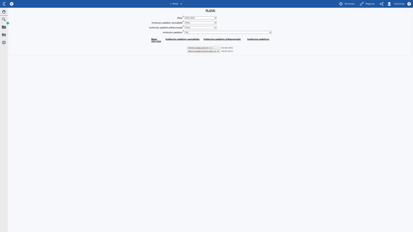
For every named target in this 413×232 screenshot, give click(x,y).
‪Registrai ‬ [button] (370, 4)
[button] (11, 4)
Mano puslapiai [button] (4, 35)
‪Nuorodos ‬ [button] (350, 4)
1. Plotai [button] (174, 4)
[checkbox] (4, 4)
